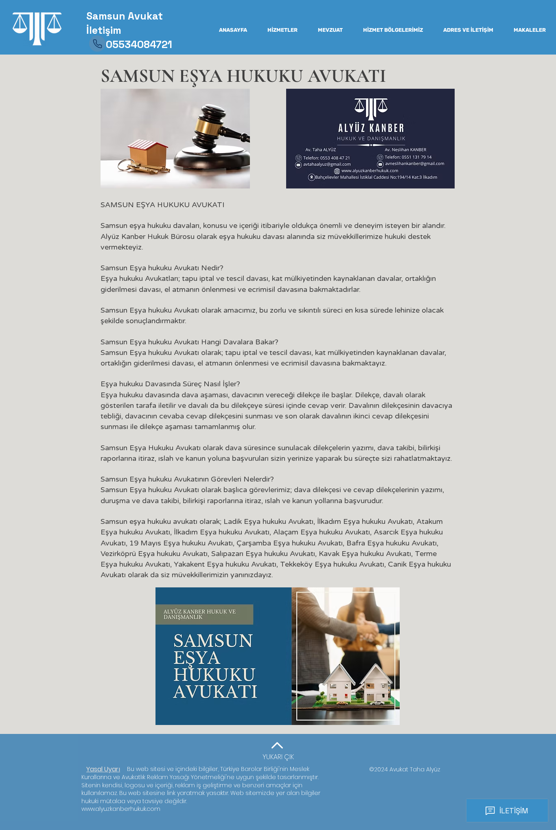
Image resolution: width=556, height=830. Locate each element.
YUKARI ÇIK (278, 757)
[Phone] (97, 43)
